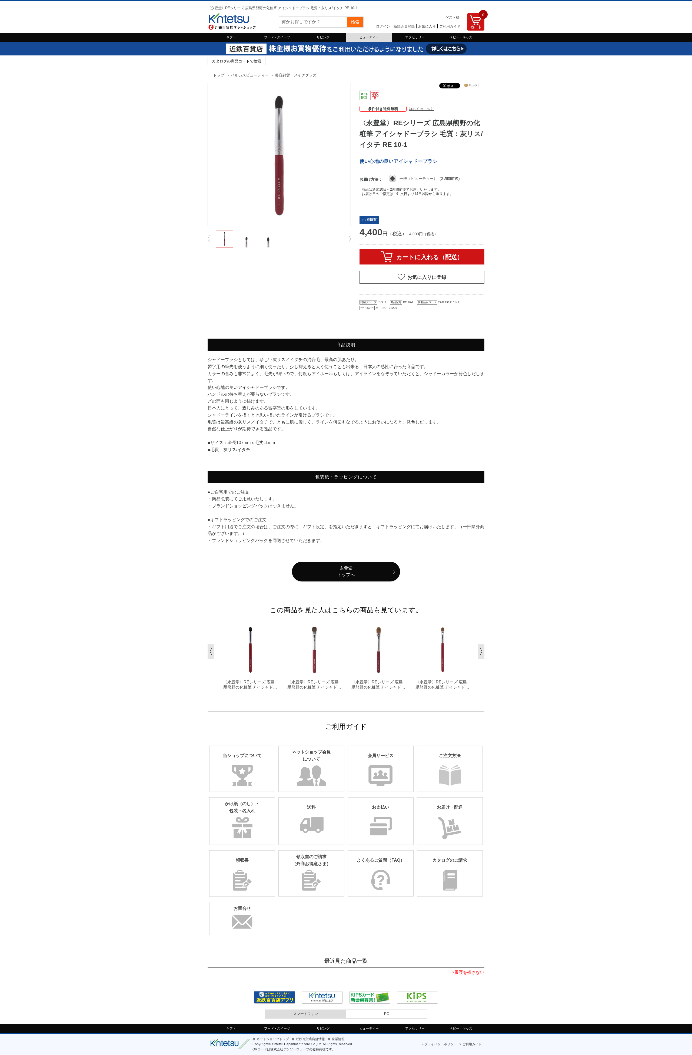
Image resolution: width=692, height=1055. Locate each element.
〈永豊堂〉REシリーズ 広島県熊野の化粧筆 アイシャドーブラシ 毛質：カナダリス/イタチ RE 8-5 (314, 685)
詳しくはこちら (421, 109)
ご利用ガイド (449, 26)
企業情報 (338, 1039)
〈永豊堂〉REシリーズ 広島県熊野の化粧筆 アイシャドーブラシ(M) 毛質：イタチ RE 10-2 (378, 685)
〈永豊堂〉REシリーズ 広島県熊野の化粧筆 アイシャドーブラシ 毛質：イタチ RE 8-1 (442, 685)
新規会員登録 (404, 26)
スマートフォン (305, 1014)
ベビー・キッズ (461, 37)
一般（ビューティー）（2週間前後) (430, 178)
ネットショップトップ (273, 1039)
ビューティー (369, 37)
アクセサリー (415, 37)
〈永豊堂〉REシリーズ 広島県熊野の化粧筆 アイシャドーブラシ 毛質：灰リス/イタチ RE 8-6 (250, 685)
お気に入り (427, 26)
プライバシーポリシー (440, 1044)
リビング (323, 37)
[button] (211, 651)
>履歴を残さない (468, 972)
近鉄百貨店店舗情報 (310, 1039)
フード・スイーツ (277, 37)
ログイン (383, 26)
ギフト (231, 37)
